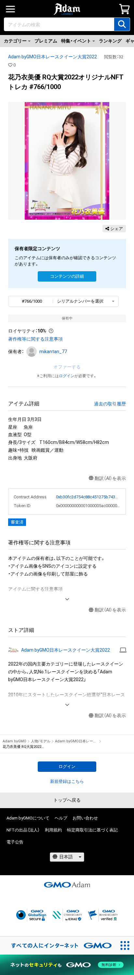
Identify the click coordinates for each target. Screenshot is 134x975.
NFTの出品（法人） (23, 830)
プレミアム (45, 40)
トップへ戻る (67, 800)
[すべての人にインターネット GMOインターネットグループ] (58, 945)
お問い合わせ (85, 818)
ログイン (66, 376)
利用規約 (53, 830)
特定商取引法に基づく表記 (92, 830)
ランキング (110, 40)
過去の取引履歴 (110, 403)
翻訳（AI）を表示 (110, 478)
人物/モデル (40, 741)
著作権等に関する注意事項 (35, 339)
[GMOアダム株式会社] (67, 885)
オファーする (67, 366)
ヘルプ (61, 818)
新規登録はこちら (67, 781)
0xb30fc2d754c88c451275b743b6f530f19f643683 (88, 496)
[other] (123, 649)
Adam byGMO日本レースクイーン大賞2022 (52, 56)
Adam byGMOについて (28, 818)
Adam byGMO (14, 741)
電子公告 (15, 842)
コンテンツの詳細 (67, 276)
